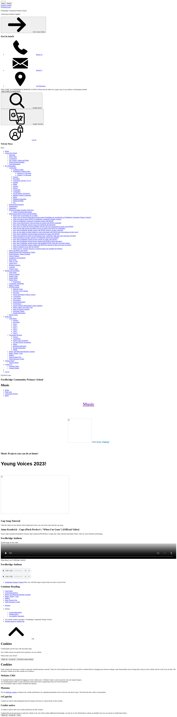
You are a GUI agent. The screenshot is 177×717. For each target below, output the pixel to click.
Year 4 (15, 329)
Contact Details (14, 368)
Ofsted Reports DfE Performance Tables (22, 252)
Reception (16, 179)
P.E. (14, 203)
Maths (15, 184)
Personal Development (16, 204)
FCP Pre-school (14, 287)
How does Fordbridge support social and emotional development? (34, 225)
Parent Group (13, 315)
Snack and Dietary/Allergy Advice (24, 294)
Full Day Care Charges (20, 291)
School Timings (14, 256)
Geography (16, 190)
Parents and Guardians (12, 271)
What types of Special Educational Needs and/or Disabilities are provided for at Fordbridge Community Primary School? (52, 217)
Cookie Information (15, 612)
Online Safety (13, 278)
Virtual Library (10, 361)
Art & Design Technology (21, 193)
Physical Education (19, 348)
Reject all (4, 659)
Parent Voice (13, 280)
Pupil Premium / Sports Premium (19, 254)
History (15, 188)
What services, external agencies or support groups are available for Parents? (37, 248)
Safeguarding (13, 206)
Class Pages (17, 298)
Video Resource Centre (16, 359)
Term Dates (12, 272)
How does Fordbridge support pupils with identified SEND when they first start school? (41, 243)
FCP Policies (17, 304)
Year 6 (15, 333)
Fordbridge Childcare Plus (21, 171)
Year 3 (15, 328)
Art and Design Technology (22, 342)
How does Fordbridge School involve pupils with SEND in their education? (37, 241)
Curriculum (12, 168)
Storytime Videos (18, 311)
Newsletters (17, 300)
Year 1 (15, 324)
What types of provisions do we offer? (25, 215)
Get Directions (40, 86)
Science (15, 186)
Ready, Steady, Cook (16, 353)
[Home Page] (6, 7)
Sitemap (7, 605)
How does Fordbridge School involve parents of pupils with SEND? (35, 239)
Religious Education (19, 199)
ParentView (17, 282)
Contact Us (8, 364)
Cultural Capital (18, 169)
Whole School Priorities (16, 162)
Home (7, 151)
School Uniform (14, 274)
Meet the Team (18, 289)
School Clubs (13, 276)
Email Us (39, 70)
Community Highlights (16, 283)
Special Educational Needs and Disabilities (23, 214)
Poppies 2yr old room (24, 173)
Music (15, 197)
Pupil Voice (12, 260)
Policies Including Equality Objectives (21, 210)
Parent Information (19, 302)
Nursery (15, 177)
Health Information (19, 313)
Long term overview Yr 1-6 (22, 180)
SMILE (11, 355)
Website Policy (14, 614)
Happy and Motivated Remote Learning (22, 351)
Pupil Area (8, 316)
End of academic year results (18, 250)
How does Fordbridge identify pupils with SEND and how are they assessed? (38, 230)
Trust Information (14, 164)
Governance (13, 158)
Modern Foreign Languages (22, 195)
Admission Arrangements (17, 258)
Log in (7, 372)
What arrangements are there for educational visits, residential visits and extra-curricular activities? (44, 236)
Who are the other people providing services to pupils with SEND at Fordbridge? (39, 228)
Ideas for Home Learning (21, 309)
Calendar (12, 267)
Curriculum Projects (15, 335)
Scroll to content (6, 5)
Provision (16, 293)
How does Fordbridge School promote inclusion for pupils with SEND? (36, 234)
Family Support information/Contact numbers (27, 305)
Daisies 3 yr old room (24, 175)
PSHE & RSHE (18, 201)
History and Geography (20, 340)
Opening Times (14, 366)
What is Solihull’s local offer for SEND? (26, 247)
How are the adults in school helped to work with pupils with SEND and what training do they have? (45, 232)
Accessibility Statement (16, 616)
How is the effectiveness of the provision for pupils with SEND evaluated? (37, 223)
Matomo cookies (11, 692)
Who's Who (13, 157)
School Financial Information (22, 212)
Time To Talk (13, 261)
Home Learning (14, 285)
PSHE (15, 350)
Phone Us (39, 54)
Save (18, 715)
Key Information (10, 166)
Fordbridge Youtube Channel (14, 582)
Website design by (14, 621)
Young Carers (13, 269)
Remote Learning (14, 265)
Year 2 (15, 326)
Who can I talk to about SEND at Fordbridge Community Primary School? (37, 219)
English (15, 182)
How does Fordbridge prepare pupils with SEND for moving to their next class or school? (42, 245)
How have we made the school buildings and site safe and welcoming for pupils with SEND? (43, 226)
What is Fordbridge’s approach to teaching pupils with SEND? (33, 221)
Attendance (12, 208)
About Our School (11, 153)
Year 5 (15, 331)
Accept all (12, 659)
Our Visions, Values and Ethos (19, 160)
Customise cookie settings (25, 659)
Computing (16, 192)
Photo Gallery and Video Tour (23, 307)
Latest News (13, 263)
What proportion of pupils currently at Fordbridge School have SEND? (36, 237)
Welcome (12, 155)
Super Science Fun (15, 357)
